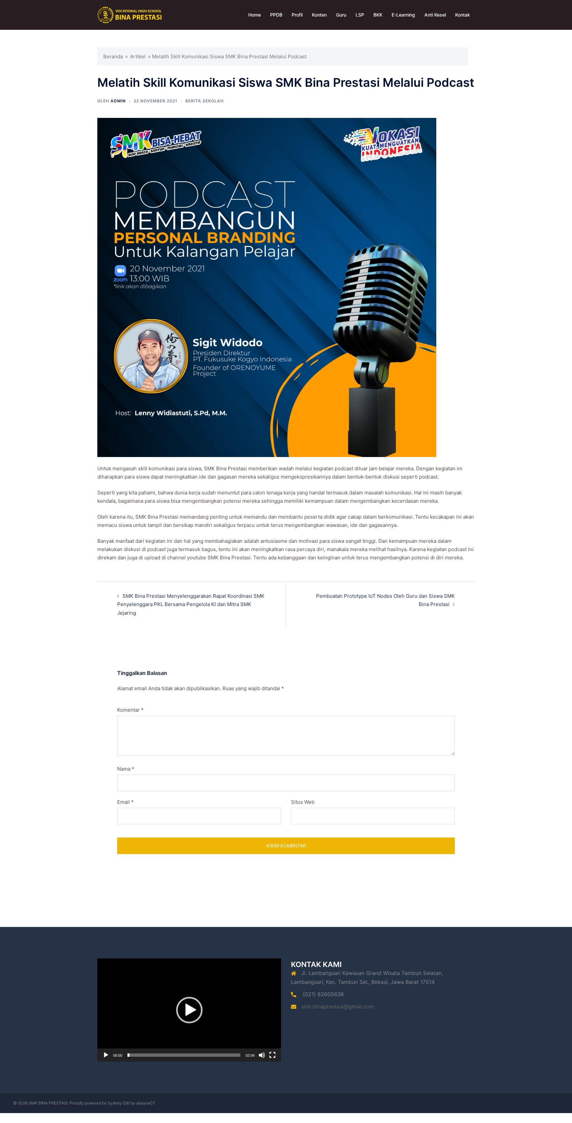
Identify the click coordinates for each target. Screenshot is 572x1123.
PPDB (276, 15)
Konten (319, 15)
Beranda (113, 56)
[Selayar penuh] (272, 1055)
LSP (360, 15)
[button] (189, 1010)
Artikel (138, 56)
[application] (189, 1010)
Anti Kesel (435, 15)
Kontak (462, 15)
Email (125, 802)
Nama (125, 769)
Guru (341, 15)
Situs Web (302, 802)
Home (254, 15)
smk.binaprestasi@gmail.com (337, 1006)
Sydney (115, 1102)
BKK (377, 15)
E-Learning (403, 15)
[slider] (183, 1055)
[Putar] (106, 1055)
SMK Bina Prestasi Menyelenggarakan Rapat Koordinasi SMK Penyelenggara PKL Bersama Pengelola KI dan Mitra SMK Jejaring (190, 604)
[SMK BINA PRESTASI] (129, 14)
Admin (118, 100)
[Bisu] (262, 1055)
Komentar (130, 710)
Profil (297, 15)
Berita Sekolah (204, 100)
